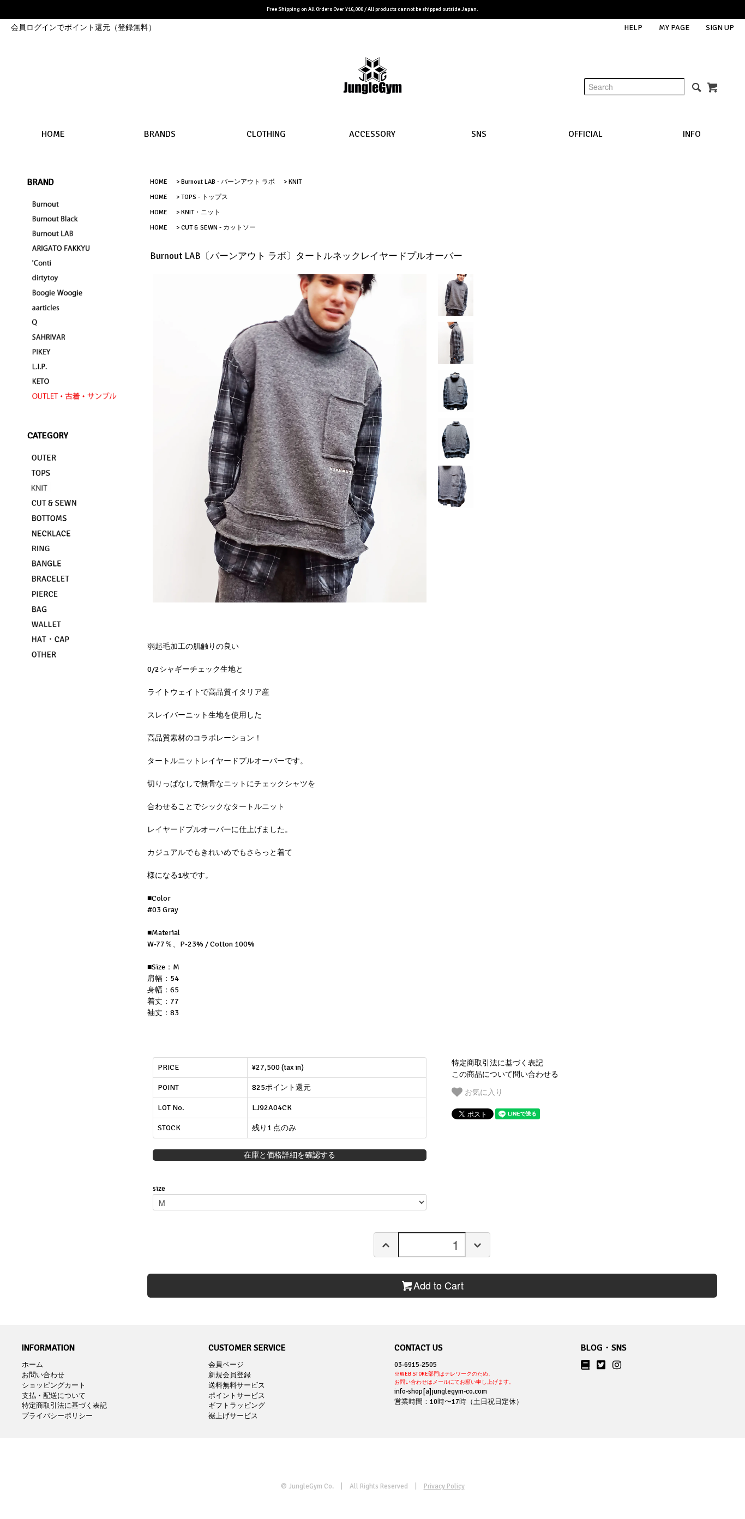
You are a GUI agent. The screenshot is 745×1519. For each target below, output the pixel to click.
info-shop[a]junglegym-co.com (440, 1391)
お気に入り (482, 1091)
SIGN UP (720, 27)
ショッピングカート (54, 1385)
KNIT (295, 182)
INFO (692, 134)
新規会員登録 (229, 1375)
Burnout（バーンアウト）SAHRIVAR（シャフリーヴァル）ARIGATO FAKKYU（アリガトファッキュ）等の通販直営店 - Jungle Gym (372, 84)
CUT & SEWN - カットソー (218, 228)
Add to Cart (438, 1285)
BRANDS (160, 134)
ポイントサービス (236, 1395)
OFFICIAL (585, 134)
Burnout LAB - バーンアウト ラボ (228, 182)
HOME (53, 134)
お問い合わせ (43, 1375)
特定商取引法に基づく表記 (497, 1063)
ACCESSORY (372, 134)
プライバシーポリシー (57, 1416)
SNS (478, 134)
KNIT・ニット (200, 212)
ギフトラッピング (236, 1405)
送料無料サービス (236, 1385)
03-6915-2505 (454, 1372)
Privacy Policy (444, 1486)
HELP (633, 27)
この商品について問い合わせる (505, 1074)
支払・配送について (54, 1395)
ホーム (32, 1364)
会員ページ (226, 1364)
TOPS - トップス (204, 197)
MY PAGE (674, 27)
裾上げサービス (233, 1416)
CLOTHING (266, 134)
